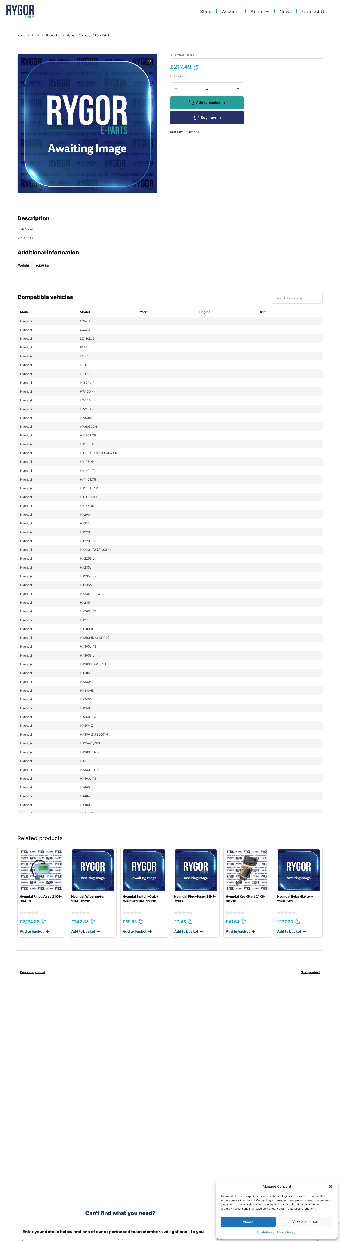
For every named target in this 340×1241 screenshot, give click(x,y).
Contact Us (314, 11)
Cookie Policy (265, 1232)
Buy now (208, 117)
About (257, 11)
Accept (248, 1221)
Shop (205, 11)
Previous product (32, 972)
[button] (330, 1186)
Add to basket (208, 103)
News (285, 11)
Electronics (53, 35)
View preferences (305, 1221)
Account (231, 11)
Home (21, 35)
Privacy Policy (286, 1232)
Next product (310, 972)
